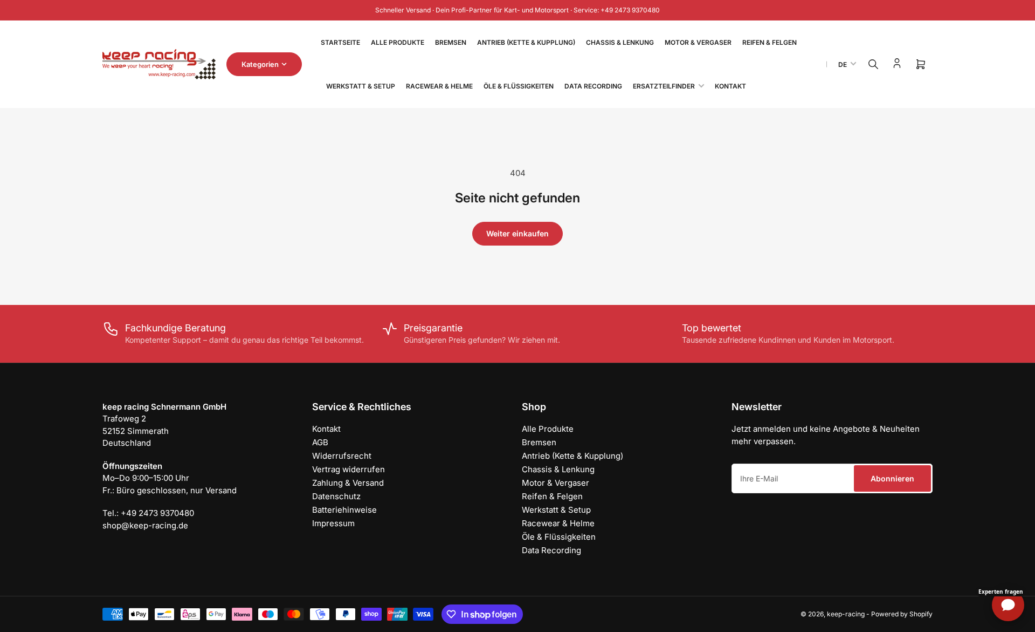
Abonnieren (892, 478)
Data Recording (593, 86)
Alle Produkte (397, 42)
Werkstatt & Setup (360, 86)
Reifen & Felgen (769, 42)
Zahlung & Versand (348, 483)
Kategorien (260, 64)
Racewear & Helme (439, 86)
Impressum (333, 523)
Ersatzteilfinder (664, 86)
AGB (320, 442)
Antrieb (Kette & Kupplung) (526, 42)
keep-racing (846, 614)
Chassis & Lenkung (620, 42)
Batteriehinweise (344, 510)
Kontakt (730, 86)
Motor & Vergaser (698, 42)
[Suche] (873, 64)
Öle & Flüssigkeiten (519, 86)
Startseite (340, 42)
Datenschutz (336, 496)
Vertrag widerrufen (348, 469)
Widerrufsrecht (341, 456)
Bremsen (450, 42)
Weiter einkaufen (517, 233)
